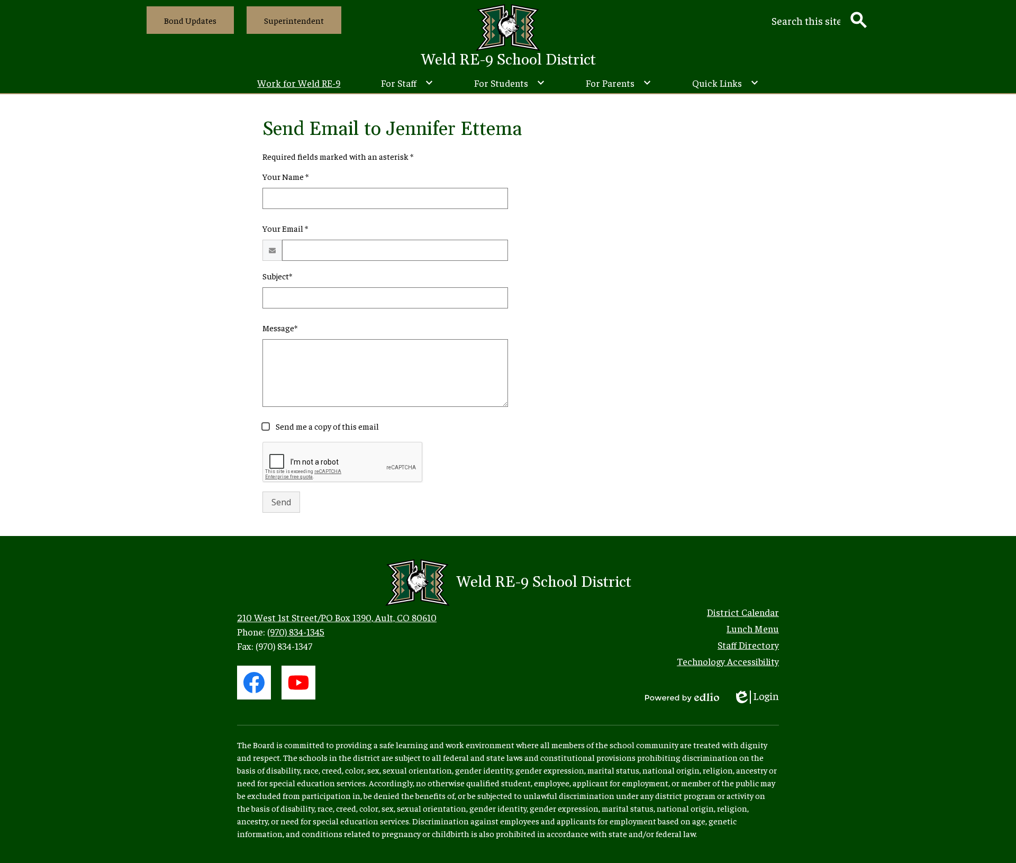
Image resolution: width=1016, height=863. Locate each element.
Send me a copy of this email (326, 426)
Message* (279, 327)
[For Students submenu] (509, 82)
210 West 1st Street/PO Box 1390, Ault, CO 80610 (337, 617)
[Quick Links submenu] (725, 82)
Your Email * (285, 228)
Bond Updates (190, 20)
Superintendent (294, 20)
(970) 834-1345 (295, 631)
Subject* (277, 275)
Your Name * (285, 176)
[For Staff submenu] (407, 82)
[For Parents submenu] (619, 82)
